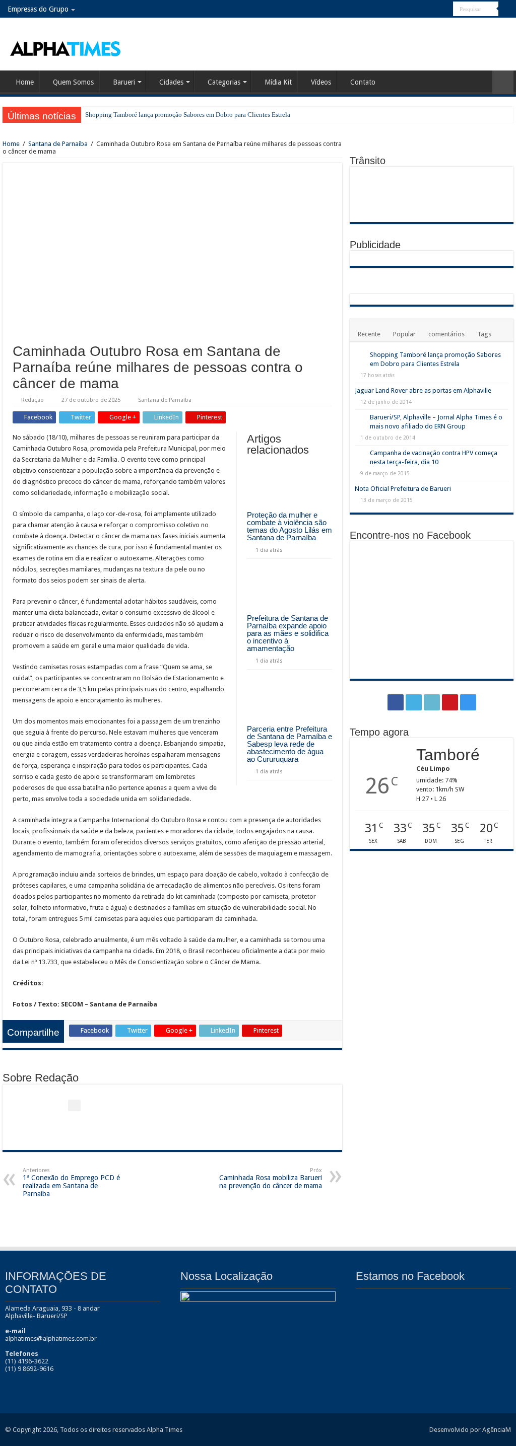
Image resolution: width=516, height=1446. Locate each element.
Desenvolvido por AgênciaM (470, 1429)
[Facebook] (407, 10)
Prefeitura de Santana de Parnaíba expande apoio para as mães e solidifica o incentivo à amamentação (288, 633)
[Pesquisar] (505, 9)
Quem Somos (73, 82)
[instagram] (445, 10)
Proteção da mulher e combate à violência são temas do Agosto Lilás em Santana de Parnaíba (289, 526)
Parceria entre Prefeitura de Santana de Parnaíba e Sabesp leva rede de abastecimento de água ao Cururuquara (289, 744)
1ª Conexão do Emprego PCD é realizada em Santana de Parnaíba (71, 1182)
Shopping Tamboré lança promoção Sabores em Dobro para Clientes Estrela (187, 114)
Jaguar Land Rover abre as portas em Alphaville (423, 390)
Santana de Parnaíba (58, 144)
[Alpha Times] (66, 48)
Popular (404, 334)
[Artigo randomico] (502, 82)
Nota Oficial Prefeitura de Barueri (403, 488)
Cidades (171, 82)
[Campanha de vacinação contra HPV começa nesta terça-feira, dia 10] (360, 454)
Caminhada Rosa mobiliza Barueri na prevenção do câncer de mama (270, 1178)
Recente (369, 334)
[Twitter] (417, 10)
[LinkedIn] (426, 10)
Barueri (124, 82)
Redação (32, 400)
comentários (446, 334)
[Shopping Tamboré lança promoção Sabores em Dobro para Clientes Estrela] (360, 355)
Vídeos (321, 82)
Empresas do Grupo (38, 9)
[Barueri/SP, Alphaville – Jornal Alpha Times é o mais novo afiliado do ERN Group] (360, 418)
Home (25, 82)
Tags (484, 334)
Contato (362, 82)
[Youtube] (436, 10)
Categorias (224, 82)
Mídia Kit (278, 82)
